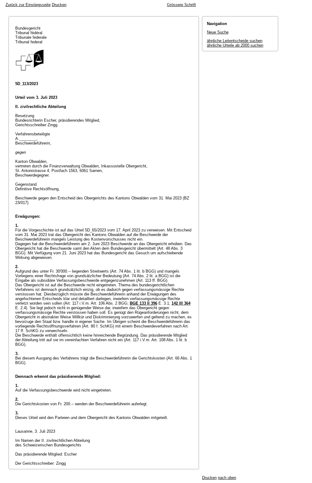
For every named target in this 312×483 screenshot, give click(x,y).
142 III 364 (181, 303)
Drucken (59, 4)
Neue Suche (218, 32)
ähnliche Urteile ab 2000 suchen (235, 45)
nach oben (227, 477)
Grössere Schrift (181, 4)
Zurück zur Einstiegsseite (28, 4)
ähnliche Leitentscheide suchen (234, 40)
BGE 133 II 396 (143, 303)
